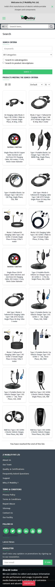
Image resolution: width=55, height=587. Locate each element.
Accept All (30, 583)
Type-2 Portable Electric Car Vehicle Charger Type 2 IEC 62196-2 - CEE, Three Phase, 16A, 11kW (40, 355)
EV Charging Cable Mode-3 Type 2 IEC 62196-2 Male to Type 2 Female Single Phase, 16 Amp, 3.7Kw (14, 118)
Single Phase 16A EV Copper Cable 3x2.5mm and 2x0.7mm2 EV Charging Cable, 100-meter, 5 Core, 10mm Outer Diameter (14, 157)
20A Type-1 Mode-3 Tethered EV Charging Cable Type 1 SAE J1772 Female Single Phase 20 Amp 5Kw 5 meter (40, 197)
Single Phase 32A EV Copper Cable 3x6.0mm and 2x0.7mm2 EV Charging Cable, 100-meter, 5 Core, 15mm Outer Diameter (14, 277)
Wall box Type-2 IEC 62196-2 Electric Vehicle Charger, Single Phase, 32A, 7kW (40, 394)
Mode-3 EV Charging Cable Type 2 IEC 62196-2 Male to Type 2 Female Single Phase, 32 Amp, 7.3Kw (40, 235)
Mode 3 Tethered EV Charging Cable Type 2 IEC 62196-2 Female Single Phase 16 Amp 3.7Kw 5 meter (14, 237)
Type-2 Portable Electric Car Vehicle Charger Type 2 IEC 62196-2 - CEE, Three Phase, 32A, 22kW (14, 395)
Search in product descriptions (19, 63)
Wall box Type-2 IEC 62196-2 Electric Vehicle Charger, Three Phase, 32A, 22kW (40, 432)
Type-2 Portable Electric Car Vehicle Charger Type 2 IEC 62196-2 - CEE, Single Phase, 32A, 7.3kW (40, 315)
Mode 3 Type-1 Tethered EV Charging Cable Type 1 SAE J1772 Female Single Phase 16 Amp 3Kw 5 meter (40, 118)
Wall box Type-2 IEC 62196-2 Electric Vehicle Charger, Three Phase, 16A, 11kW (14, 432)
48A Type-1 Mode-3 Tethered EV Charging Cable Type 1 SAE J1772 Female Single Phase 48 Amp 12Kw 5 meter (14, 316)
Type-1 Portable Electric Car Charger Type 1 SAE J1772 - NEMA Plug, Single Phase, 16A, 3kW (40, 155)
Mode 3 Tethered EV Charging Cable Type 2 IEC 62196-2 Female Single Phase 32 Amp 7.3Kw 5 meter (14, 356)
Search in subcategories (16, 60)
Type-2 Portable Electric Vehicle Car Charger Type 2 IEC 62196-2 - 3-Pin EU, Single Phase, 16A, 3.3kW (40, 275)
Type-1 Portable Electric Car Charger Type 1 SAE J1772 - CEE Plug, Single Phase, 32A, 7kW (14, 195)
